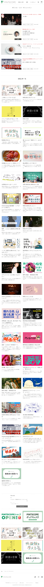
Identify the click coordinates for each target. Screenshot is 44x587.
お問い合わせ (22, 582)
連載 (27, 2)
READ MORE (22, 506)
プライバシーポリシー (29, 582)
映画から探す (21, 2)
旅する (24, 68)
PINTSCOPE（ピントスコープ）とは (11, 582)
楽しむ (24, 39)
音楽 (28, 68)
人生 (31, 24)
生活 (28, 24)
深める (24, 24)
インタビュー (33, 2)
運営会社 (37, 582)
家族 (31, 68)
